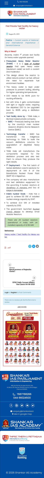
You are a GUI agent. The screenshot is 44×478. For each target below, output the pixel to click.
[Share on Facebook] (30, 246)
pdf (8, 247)
